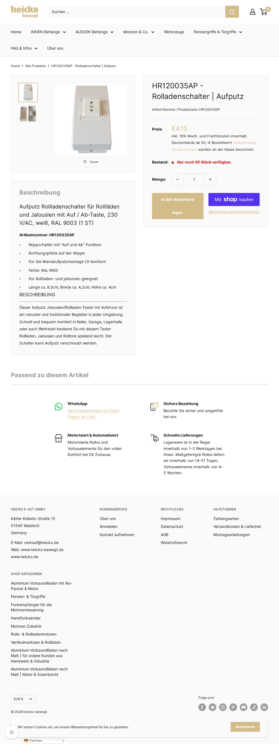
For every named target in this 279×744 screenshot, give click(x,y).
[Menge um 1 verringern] (177, 179)
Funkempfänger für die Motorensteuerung (31, 607)
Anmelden (108, 526)
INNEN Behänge (45, 31)
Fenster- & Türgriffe (28, 596)
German (35, 741)
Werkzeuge (174, 31)
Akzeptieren (245, 727)
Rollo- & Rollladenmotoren (33, 634)
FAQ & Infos (21, 48)
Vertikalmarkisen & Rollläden (36, 642)
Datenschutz (172, 526)
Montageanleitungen (231, 534)
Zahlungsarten (226, 518)
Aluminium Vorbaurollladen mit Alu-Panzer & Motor (41, 586)
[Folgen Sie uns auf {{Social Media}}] (202, 707)
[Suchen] (232, 12)
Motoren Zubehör (26, 626)
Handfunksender (26, 618)
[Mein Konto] (252, 12)
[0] (263, 11)
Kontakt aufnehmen (117, 534)
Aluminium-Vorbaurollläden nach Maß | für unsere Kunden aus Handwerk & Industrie (39, 655)
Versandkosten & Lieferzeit (237, 526)
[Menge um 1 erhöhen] (210, 179)
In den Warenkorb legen (177, 206)
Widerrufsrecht (174, 542)
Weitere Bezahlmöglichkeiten (234, 211)
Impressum (170, 518)
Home (16, 31)
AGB (164, 534)
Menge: (159, 179)
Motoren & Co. (135, 31)
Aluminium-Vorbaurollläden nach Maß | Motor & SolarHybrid (39, 672)
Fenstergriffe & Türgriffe (215, 31)
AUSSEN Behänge (91, 31)
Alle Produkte (35, 66)
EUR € (18, 699)
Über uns (55, 48)
